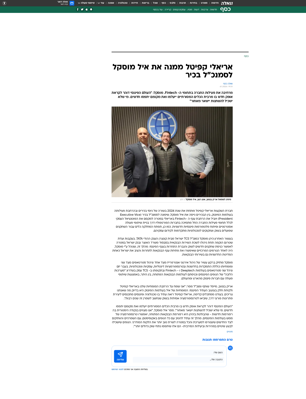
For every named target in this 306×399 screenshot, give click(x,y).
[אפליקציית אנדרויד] (91, 9)
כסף (164, 3)
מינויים (230, 332)
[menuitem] (213, 3)
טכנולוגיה (122, 3)
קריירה (168, 10)
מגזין (190, 10)
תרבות (182, 3)
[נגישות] (4, 3)
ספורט (204, 3)
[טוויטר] (82, 9)
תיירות (134, 3)
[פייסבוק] (78, 9)
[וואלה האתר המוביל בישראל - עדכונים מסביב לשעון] (227, 3)
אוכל (155, 3)
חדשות (215, 3)
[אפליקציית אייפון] (87, 9)
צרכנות (204, 10)
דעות (196, 10)
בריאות (145, 3)
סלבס (172, 3)
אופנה (111, 3)
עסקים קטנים (179, 10)
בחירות (193, 3)
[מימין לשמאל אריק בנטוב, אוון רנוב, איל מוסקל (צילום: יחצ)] (172, 155)
